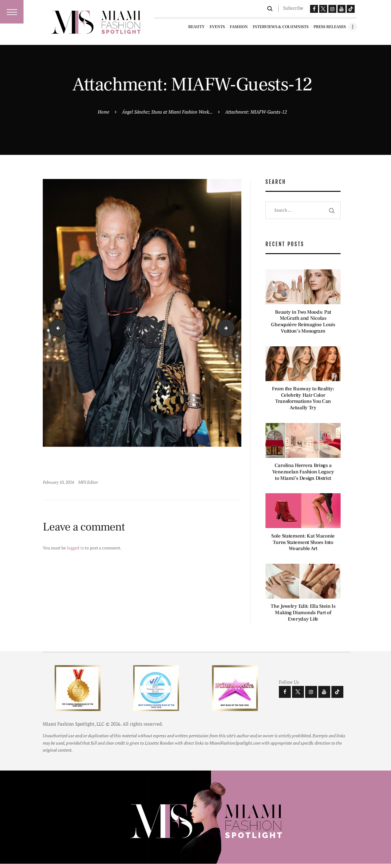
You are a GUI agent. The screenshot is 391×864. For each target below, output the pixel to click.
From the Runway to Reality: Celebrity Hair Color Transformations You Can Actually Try (303, 398)
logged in (75, 548)
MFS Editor (88, 482)
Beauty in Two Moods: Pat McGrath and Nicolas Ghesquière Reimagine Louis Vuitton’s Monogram (303, 321)
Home (103, 112)
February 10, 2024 (58, 482)
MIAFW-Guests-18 (56, 328)
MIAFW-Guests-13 (232, 328)
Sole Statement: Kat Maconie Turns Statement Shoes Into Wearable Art (303, 542)
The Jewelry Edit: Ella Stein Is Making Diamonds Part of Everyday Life (303, 612)
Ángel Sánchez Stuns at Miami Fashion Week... (167, 112)
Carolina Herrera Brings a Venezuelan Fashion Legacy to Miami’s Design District (303, 471)
